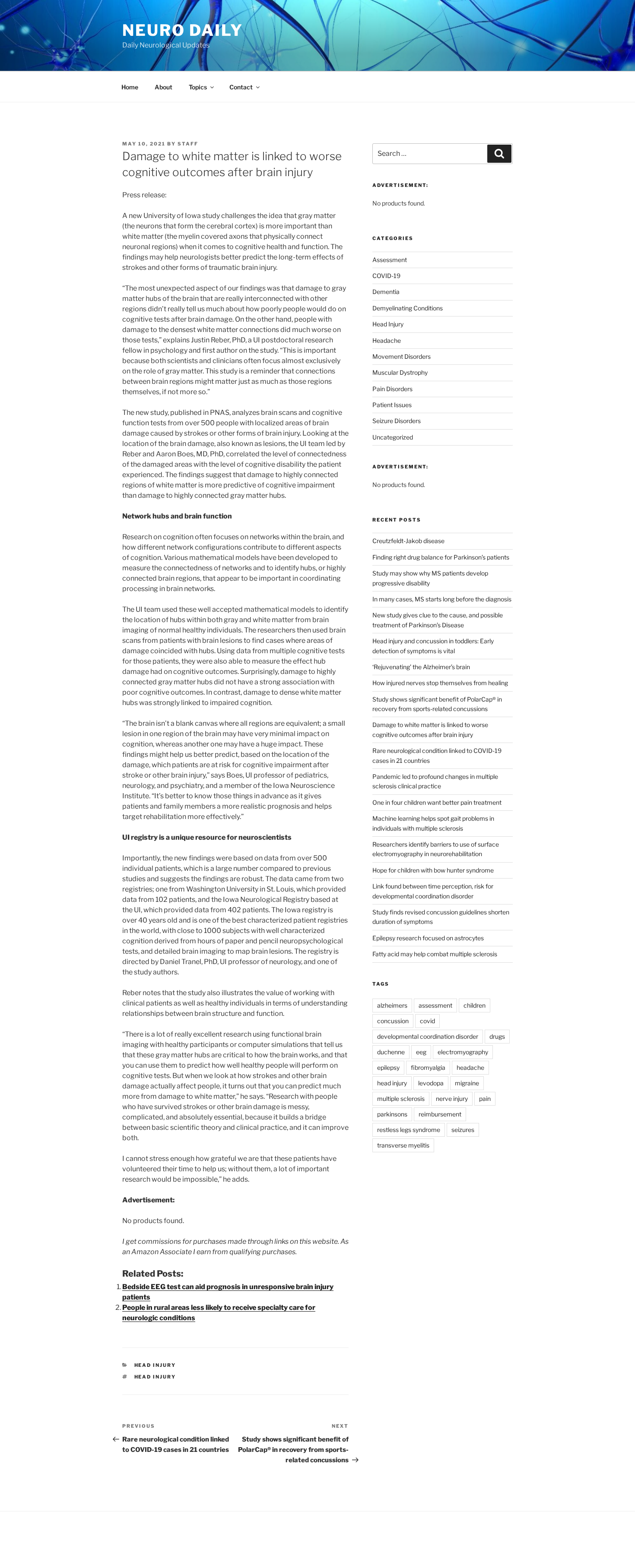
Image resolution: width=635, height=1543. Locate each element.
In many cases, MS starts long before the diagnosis (441, 599)
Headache (386, 340)
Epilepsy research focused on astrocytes (428, 938)
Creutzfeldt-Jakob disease (408, 540)
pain (485, 1098)
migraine (467, 1083)
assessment (435, 1005)
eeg (421, 1052)
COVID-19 (386, 275)
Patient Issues (392, 404)
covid (427, 1020)
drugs (497, 1036)
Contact (241, 87)
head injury (155, 1377)
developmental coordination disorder (427, 1036)
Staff (188, 144)
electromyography (463, 1052)
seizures (462, 1129)
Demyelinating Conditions (407, 308)
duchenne (391, 1052)
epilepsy (388, 1067)
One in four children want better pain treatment (437, 802)
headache (470, 1067)
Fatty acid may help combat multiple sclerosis (434, 954)
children (475, 1005)
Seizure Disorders (396, 420)
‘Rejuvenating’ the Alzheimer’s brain (421, 666)
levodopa (431, 1083)
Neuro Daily (182, 30)
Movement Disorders (401, 356)
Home (129, 87)
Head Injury (155, 1365)
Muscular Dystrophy (400, 372)
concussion (393, 1020)
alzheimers (392, 1005)
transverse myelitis (403, 1145)
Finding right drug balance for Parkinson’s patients (440, 557)
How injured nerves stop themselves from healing (440, 682)
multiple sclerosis (401, 1098)
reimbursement (440, 1114)
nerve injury (452, 1098)
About (163, 87)
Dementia (386, 291)
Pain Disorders (392, 388)
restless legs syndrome (408, 1129)
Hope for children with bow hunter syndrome (433, 870)
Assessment (389, 259)
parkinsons (392, 1114)
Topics (198, 87)
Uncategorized (392, 437)
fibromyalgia (428, 1067)
